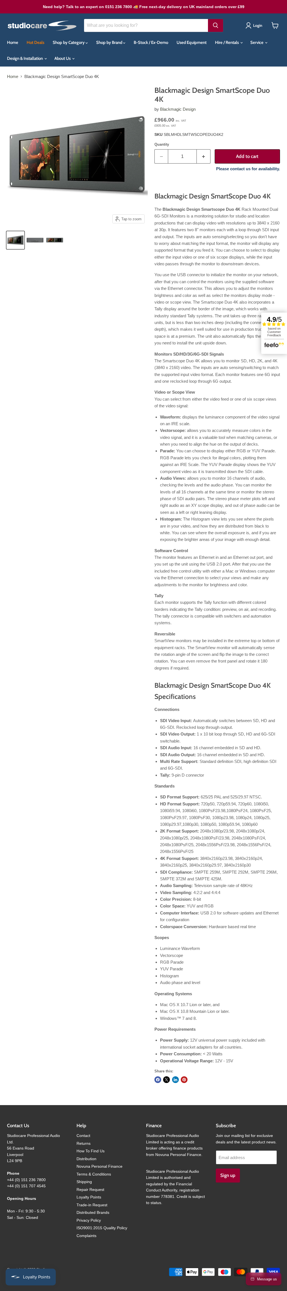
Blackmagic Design (178, 109)
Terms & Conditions (94, 1174)
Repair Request (90, 1189)
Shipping (84, 1181)
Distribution (86, 1159)
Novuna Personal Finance (99, 1166)
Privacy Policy (89, 1220)
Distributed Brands (93, 1212)
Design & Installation (25, 58)
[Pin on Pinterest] (184, 1079)
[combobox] (146, 25)
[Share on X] (166, 1079)
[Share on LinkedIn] (175, 1079)
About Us (62, 58)
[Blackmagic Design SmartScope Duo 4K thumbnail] (15, 240)
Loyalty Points (89, 1197)
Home (12, 42)
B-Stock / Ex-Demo (151, 42)
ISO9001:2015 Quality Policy (102, 1228)
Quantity (161, 144)
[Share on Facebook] (157, 1079)
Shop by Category (69, 42)
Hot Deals (35, 42)
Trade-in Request (92, 1205)
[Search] (215, 25)
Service (257, 42)
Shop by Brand (109, 42)
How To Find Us (91, 1151)
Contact (83, 1135)
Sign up (227, 1175)
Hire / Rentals (227, 42)
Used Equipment (192, 42)
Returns (84, 1143)
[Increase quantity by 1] (203, 156)
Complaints (86, 1235)
